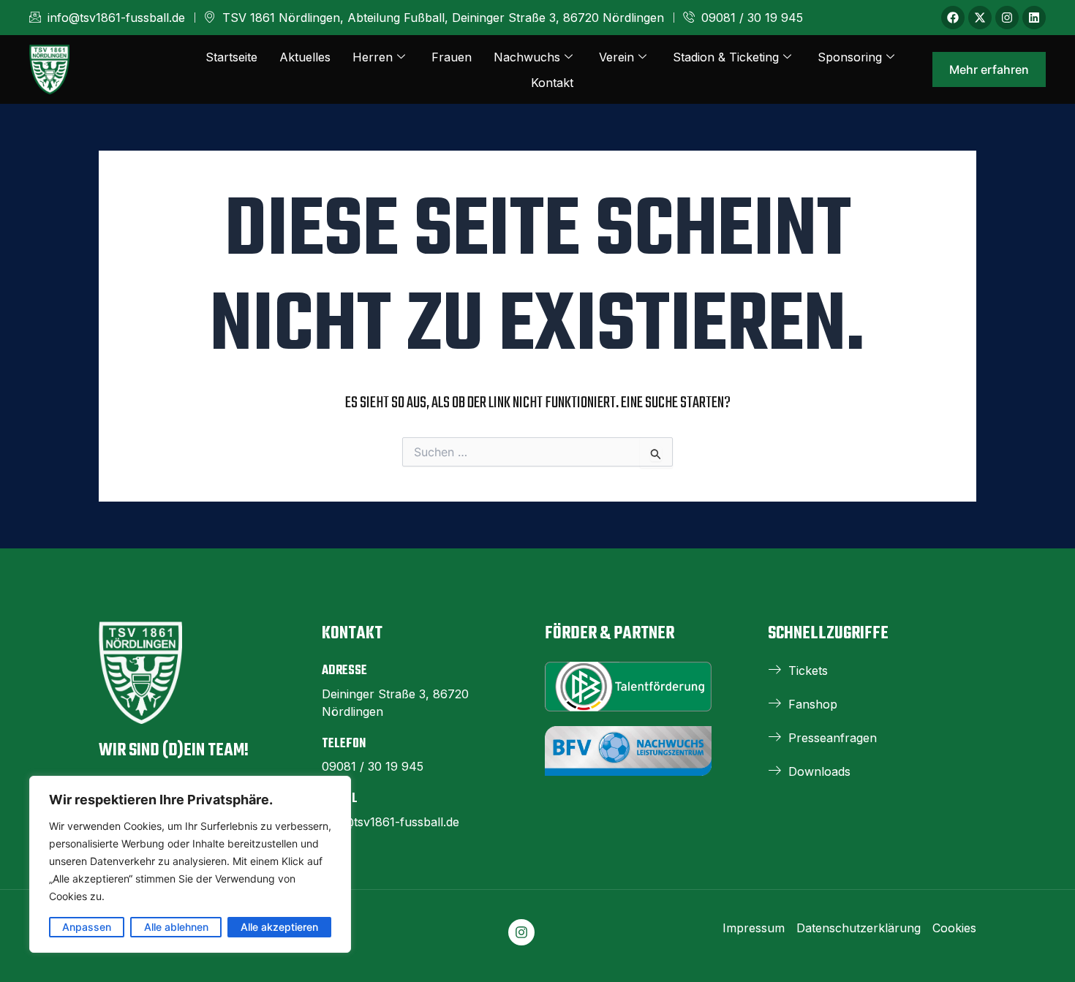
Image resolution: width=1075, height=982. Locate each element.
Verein (616, 57)
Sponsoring (850, 57)
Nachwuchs (527, 57)
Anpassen (86, 927)
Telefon (344, 744)
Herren (372, 57)
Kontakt (552, 82)
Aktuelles (305, 57)
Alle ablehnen (176, 927)
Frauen (451, 57)
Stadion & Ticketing (726, 57)
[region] (190, 864)
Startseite (231, 57)
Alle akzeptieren (279, 927)
